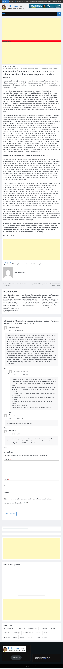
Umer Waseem (45, 658)
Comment (7, 459)
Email (6, 486)
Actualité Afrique (12, 264)
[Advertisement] (31, 29)
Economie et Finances (32, 264)
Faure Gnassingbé (28, 633)
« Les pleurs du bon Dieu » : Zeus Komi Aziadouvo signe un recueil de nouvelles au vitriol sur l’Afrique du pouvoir (37, 1)
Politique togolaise (41, 637)
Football (46, 633)
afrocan (11, 430)
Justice (22, 637)
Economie (9, 262)
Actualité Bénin (20, 628)
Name (6, 479)
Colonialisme (22, 264)
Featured (42, 264)
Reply (5, 368)
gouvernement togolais (10, 637)
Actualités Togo (32, 628)
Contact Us (16, 657)
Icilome (36, 666)
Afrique (4, 262)
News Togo (30, 637)
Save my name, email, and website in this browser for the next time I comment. (30, 499)
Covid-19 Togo (16, 633)
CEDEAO (6, 633)
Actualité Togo (44, 628)
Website (6, 492)
